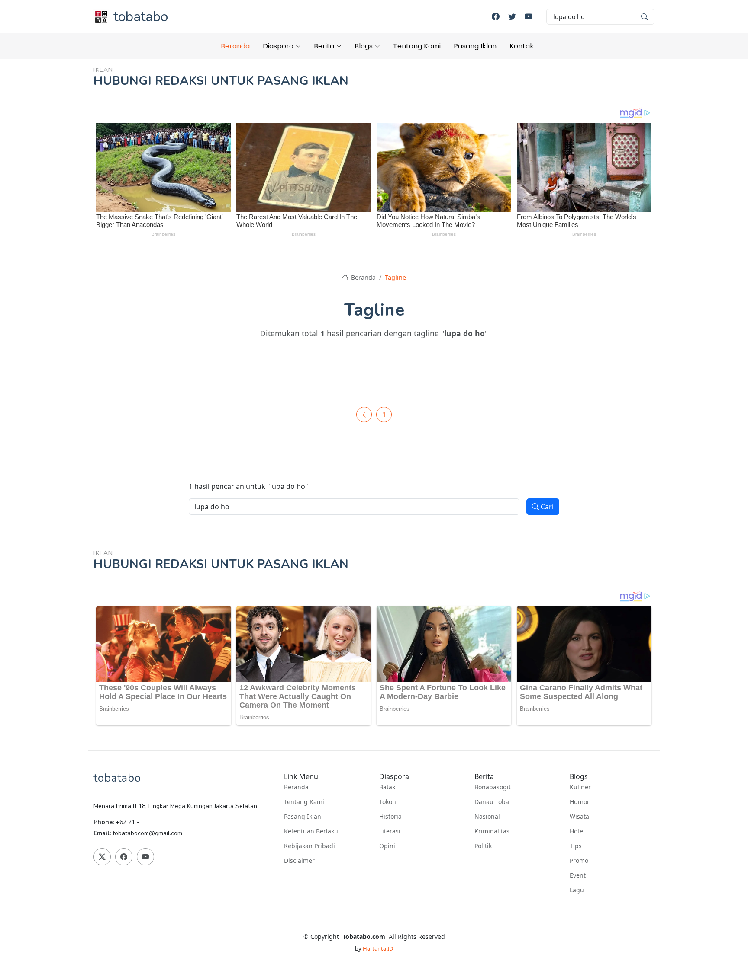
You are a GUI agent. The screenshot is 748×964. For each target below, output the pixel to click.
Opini (387, 846)
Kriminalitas (491, 831)
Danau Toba (491, 802)
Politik (483, 846)
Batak (387, 787)
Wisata (579, 817)
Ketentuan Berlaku (311, 831)
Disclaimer (299, 861)
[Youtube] (528, 16)
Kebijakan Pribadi (309, 846)
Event (578, 875)
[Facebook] (495, 16)
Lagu (577, 890)
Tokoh (387, 802)
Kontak (521, 46)
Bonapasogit (492, 787)
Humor (580, 802)
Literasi (389, 831)
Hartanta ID (378, 948)
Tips (576, 846)
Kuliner (580, 787)
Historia (390, 817)
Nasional (487, 817)
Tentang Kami (417, 46)
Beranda (235, 46)
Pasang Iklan (475, 46)
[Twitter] (512, 16)
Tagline (395, 277)
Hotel (577, 831)
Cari (546, 506)
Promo (579, 861)
